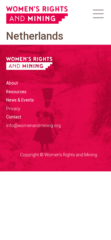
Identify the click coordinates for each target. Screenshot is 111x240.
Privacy (13, 108)
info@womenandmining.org (33, 125)
